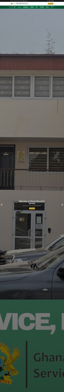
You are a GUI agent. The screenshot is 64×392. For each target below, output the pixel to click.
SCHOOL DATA (37, 7)
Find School (51, 3)
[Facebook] (47, 0)
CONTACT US (52, 7)
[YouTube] (52, 0)
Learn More (32, 208)
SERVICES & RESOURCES (32, 7)
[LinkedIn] (51, 0)
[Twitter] (49, 0)
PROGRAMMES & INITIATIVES (42, 7)
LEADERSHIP (19, 7)
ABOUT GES (15, 7)
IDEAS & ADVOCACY (47, 7)
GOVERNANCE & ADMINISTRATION (26, 7)
